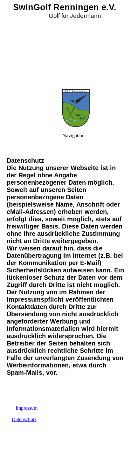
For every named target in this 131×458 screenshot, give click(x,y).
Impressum (26, 408)
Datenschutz (24, 419)
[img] (65, 44)
